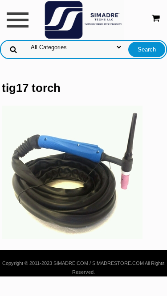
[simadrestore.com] (84, 19)
